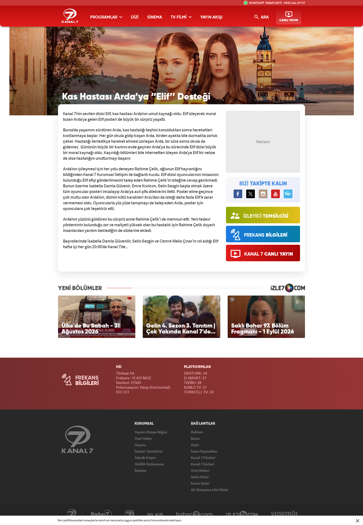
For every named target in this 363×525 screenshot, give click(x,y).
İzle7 (242, 514)
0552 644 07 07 (294, 3)
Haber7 (194, 514)
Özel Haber (143, 438)
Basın (195, 438)
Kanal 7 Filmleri (203, 457)
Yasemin (284, 514)
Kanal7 (71, 514)
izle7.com (284, 287)
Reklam (197, 432)
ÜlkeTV (155, 514)
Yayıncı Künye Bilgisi (151, 432)
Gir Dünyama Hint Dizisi (209, 489)
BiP (288, 194)
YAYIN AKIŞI (211, 17)
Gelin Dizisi (200, 476)
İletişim (140, 470)
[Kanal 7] (78, 439)
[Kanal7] (70, 16)
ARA (264, 17)
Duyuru (140, 444)
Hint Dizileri (200, 470)
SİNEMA (154, 17)
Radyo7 (101, 514)
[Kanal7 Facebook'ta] (238, 194)
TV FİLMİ (179, 17)
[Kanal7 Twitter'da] (250, 194)
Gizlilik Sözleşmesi (149, 464)
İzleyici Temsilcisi (148, 451)
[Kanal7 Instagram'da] (263, 194)
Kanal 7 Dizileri (202, 464)
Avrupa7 (129, 514)
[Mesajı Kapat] (357, 521)
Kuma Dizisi (200, 483)
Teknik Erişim (145, 457)
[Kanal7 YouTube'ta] (275, 194)
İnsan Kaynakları (204, 451)
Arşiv (195, 444)
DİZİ (135, 17)
